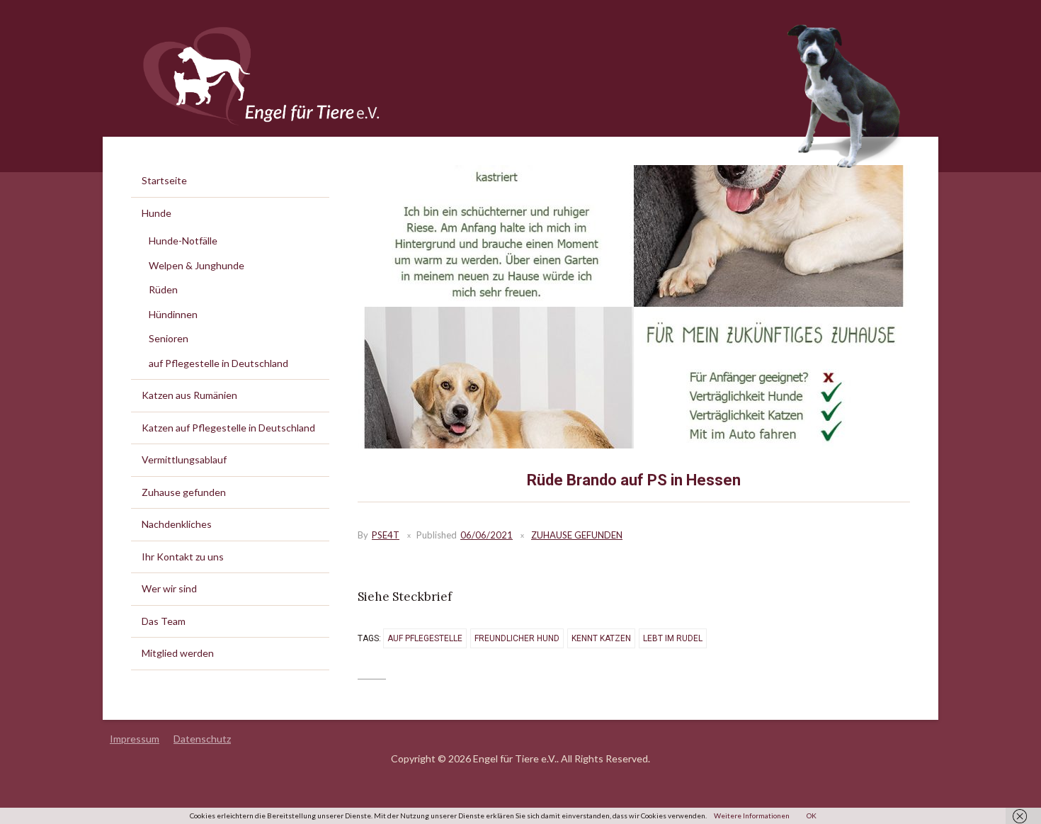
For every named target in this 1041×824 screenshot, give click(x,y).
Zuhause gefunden (576, 535)
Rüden (163, 289)
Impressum (134, 739)
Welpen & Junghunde (196, 265)
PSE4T (385, 535)
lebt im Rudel (672, 638)
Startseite (164, 180)
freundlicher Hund (516, 638)
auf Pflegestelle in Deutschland (218, 363)
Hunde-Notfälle (183, 241)
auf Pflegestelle (424, 638)
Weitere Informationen (752, 815)
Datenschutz (202, 739)
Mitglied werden (178, 653)
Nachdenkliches (177, 524)
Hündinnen (173, 314)
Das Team (164, 621)
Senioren (168, 338)
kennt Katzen (601, 638)
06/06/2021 (486, 535)
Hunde (156, 213)
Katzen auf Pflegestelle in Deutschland (228, 428)
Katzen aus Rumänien (189, 395)
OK (812, 815)
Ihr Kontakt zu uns (183, 557)
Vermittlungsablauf (184, 459)
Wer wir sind (169, 588)
